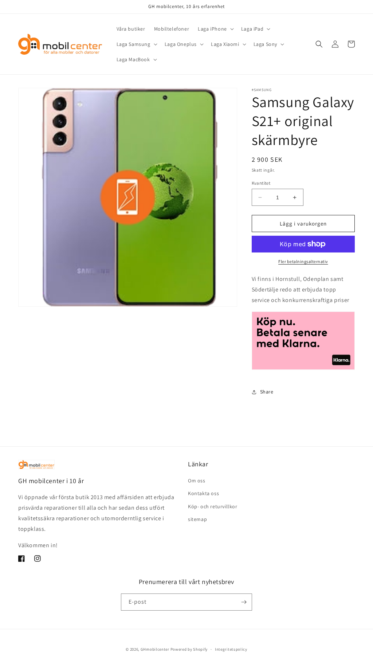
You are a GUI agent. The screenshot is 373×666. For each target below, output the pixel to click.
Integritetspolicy (231, 649)
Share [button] (267, 391)
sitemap (197, 519)
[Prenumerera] (244, 602)
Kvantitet (261, 183)
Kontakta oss (203, 493)
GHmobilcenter (155, 649)
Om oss (196, 480)
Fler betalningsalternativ (303, 261)
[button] (215, 28)
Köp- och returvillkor (212, 506)
